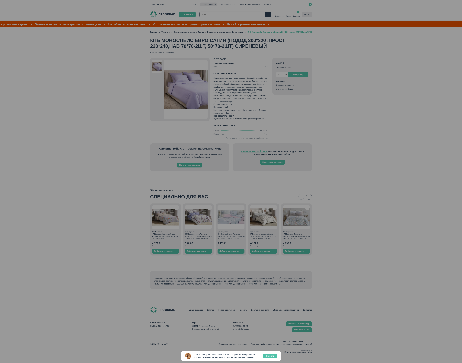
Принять (270, 356)
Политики (206, 357)
